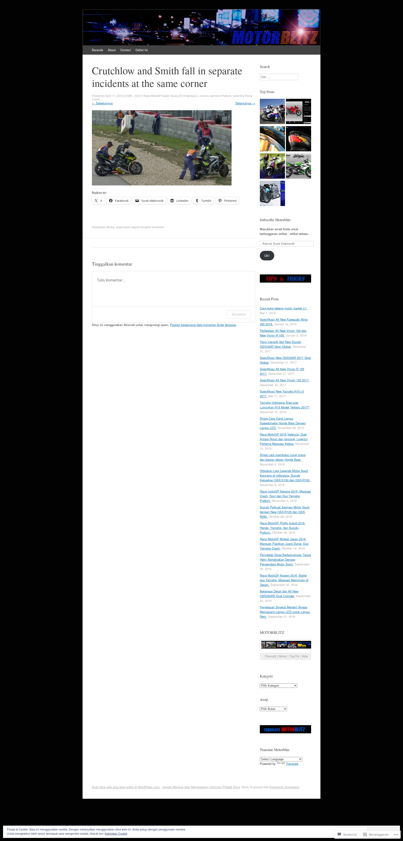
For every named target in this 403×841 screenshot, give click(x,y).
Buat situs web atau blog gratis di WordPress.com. (126, 787)
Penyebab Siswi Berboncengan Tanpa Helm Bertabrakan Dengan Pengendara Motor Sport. (285, 559)
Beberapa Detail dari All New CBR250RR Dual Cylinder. (279, 593)
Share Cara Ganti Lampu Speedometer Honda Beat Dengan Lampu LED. (283, 423)
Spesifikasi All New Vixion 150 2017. (284, 380)
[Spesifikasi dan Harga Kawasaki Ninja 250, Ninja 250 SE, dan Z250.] (298, 112)
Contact (125, 50)
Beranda (97, 50)
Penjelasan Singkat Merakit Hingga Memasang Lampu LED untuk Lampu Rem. (285, 612)
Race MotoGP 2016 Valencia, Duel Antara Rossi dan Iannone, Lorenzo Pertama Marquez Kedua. (283, 439)
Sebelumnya (102, 103)
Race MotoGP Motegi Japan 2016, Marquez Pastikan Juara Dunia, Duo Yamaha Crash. (284, 543)
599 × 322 (133, 96)
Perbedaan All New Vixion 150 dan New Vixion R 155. (283, 332)
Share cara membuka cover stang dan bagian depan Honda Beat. (283, 457)
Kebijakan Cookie (116, 833)
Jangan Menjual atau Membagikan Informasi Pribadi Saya (201, 787)
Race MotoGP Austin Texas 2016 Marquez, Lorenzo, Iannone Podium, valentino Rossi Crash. (172, 97)
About (112, 50)
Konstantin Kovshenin (284, 787)
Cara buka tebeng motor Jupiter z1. (283, 308)
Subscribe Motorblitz (275, 219)
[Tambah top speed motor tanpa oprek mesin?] (272, 112)
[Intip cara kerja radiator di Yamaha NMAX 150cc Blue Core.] (272, 194)
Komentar (239, 314)
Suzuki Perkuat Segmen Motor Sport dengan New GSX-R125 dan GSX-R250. (284, 512)
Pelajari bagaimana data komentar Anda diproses (203, 325)
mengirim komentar (151, 227)
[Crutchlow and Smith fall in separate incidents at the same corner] (162, 184)
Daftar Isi (141, 50)
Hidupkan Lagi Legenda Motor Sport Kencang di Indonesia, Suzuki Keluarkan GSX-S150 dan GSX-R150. (285, 475)
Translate (292, 763)
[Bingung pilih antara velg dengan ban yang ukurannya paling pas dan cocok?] (272, 139)
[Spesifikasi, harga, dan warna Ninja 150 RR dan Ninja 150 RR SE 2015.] (298, 166)
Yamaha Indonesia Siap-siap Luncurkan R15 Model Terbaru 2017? (284, 404)
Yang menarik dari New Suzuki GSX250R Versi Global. (280, 344)
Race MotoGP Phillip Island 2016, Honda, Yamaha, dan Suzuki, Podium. (283, 528)
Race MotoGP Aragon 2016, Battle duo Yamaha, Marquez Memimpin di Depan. (284, 580)
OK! (267, 255)
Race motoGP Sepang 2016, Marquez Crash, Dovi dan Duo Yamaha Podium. (285, 496)
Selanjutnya (245, 103)
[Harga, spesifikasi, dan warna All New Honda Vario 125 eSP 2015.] (298, 139)
